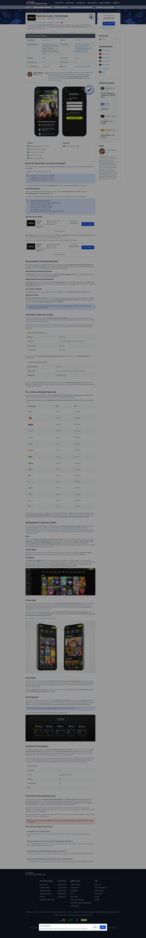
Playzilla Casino (44, 321)
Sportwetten (74, 896)
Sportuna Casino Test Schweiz (42, 7)
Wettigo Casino (62, 893)
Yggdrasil (28, 531)
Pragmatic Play (63, 529)
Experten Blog (74, 906)
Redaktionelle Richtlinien (80, 912)
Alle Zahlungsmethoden (33, 853)
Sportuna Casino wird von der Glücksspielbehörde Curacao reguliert (51, 834)
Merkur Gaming (106, 64)
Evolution (86, 681)
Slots (71, 893)
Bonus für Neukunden (61, 7)
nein (43, 62)
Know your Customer (66, 912)
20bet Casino (62, 896)
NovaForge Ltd (46, 40)
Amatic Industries (106, 50)
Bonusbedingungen (108, 29)
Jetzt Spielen (88, 224)
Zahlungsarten (74, 887)
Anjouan (77, 58)
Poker (53, 562)
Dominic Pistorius (41, 22)
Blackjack (40, 562)
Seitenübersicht (114, 912)
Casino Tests (31, 10)
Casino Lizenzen (75, 884)
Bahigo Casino (62, 884)
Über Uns (97, 884)
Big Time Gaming (78, 529)
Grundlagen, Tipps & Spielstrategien (80, 903)
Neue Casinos (44, 884)
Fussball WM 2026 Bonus (47, 900)
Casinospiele (74, 890)
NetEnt (70, 529)
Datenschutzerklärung (33, 912)
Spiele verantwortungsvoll (84, 915)
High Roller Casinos (45, 890)
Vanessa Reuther (60, 18)
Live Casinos (59, 683)
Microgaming (105, 68)
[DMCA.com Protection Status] (84, 920)
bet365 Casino (62, 890)
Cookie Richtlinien (46, 912)
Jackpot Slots (32, 552)
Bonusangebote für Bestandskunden (82, 7)
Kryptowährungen (70, 397)
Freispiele (42, 896)
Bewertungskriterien (100, 887)
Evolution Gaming (53, 529)
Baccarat (45, 562)
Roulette (33, 562)
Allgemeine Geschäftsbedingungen (99, 912)
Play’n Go (44, 529)
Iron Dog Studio (106, 61)
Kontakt (97, 900)
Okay (103, 927)
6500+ (44, 58)
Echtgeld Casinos (45, 887)
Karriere (97, 896)
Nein (95, 927)
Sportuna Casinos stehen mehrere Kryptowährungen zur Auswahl (64, 843)
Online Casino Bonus (45, 893)
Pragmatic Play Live (31, 683)
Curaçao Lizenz (52, 326)
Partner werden (99, 890)
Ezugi (91, 681)
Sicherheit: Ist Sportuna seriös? (105, 7)
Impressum (55, 912)
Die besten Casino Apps (33, 618)
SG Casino (33, 321)
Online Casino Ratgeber (77, 900)
